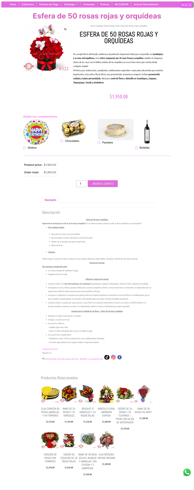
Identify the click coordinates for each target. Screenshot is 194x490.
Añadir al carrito (102, 183)
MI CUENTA (121, 4)
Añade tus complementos (40, 116)
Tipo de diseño (109, 26)
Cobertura (28, 4)
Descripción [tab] (50, 199)
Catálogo (69, 4)
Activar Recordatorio (146, 4)
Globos (32, 147)
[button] (65, 29)
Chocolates (72, 141)
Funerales (89, 4)
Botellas (145, 147)
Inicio (13, 4)
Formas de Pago (48, 4)
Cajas (118, 26)
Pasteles (107, 142)
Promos (104, 4)
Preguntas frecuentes (50, 349)
